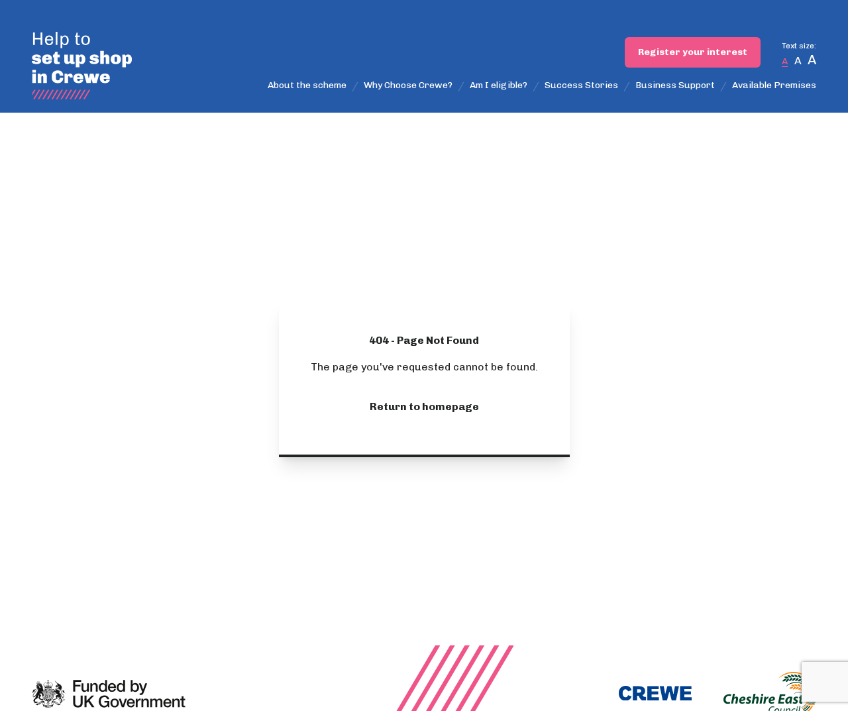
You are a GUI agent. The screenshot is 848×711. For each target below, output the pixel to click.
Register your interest (692, 52)
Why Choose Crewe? (408, 85)
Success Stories (581, 85)
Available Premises (774, 85)
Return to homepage (424, 406)
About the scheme (307, 85)
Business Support (675, 85)
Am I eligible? (498, 85)
